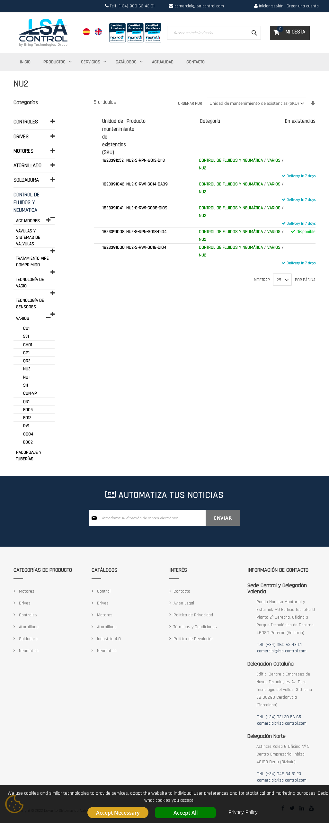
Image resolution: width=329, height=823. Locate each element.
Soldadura (28, 639)
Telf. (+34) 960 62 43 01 (132, 6)
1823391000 (113, 247)
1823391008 (113, 232)
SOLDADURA (26, 179)
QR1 (26, 402)
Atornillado (28, 627)
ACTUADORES (28, 221)
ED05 (28, 410)
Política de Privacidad (193, 615)
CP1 (26, 353)
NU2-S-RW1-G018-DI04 (146, 247)
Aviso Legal (183, 603)
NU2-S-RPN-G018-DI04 (146, 232)
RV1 (26, 426)
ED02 (28, 442)
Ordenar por (190, 103)
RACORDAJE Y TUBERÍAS (28, 456)
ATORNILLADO (27, 165)
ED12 (27, 418)
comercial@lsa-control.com (199, 6)
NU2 (202, 168)
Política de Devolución (193, 639)
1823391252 (113, 160)
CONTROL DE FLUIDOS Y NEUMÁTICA (231, 160)
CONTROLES (25, 121)
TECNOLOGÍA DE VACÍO (30, 283)
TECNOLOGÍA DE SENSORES (30, 304)
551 (26, 336)
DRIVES (21, 136)
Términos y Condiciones (195, 627)
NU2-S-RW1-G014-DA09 (147, 184)
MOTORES (23, 151)
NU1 (26, 377)
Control (103, 591)
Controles (27, 615)
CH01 (27, 345)
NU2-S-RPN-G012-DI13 (145, 160)
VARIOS (273, 160)
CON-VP (30, 393)
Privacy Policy (243, 812)
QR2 (27, 361)
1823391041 (112, 208)
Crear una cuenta (303, 6)
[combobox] (214, 33)
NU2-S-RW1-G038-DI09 (146, 208)
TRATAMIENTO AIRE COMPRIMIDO (32, 261)
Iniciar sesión (270, 6)
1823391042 (113, 184)
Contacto (181, 591)
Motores (26, 591)
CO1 (26, 328)
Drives (24, 603)
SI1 (25, 385)
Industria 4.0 (108, 639)
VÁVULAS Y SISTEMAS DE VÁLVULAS (28, 237)
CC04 (28, 434)
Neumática (28, 651)
